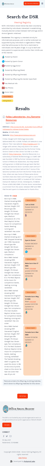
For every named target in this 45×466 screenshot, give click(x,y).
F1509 (14, 194)
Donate (6, 423)
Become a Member (32, 3)
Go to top (22, 394)
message (32, 267)
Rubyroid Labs (29, 460)
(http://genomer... (15, 152)
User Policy (22, 456)
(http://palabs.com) (30, 142)
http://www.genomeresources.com (23, 133)
